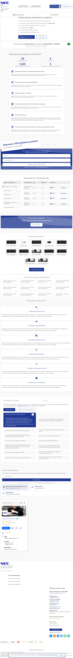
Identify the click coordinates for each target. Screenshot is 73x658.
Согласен (61, 655)
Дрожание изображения (27, 198)
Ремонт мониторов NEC (15, 578)
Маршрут (7, 528)
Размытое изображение (27, 193)
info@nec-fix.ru (53, 604)
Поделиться (50, 636)
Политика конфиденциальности (36, 649)
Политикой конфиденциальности (48, 482)
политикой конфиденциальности (42, 167)
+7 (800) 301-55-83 (23, 6)
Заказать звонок (36, 224)
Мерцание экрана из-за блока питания (28, 187)
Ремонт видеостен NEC (14, 581)
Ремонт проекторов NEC (15, 584)
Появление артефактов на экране (27, 204)
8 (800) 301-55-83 (54, 601)
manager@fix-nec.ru (54, 608)
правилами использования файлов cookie (47, 654)
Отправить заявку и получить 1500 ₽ (36, 164)
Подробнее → (64, 187)
